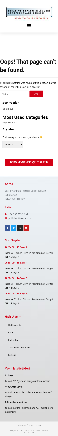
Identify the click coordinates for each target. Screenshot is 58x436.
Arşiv (10, 332)
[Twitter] (14, 228)
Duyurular (9, 122)
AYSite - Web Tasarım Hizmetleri (36, 431)
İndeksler (13, 340)
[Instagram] (20, 228)
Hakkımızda (14, 325)
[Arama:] (14, 94)
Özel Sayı (7, 108)
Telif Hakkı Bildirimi (19, 347)
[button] (29, 25)
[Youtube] (26, 228)
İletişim (12, 355)
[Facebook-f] (7, 228)
